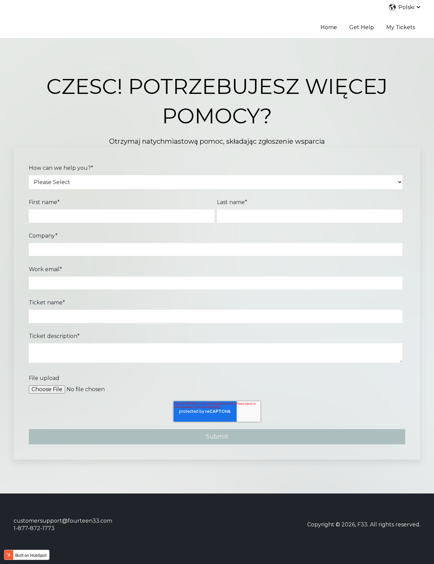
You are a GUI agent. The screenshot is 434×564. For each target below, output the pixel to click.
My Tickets (400, 27)
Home (328, 27)
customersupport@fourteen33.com (63, 521)
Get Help (361, 27)
